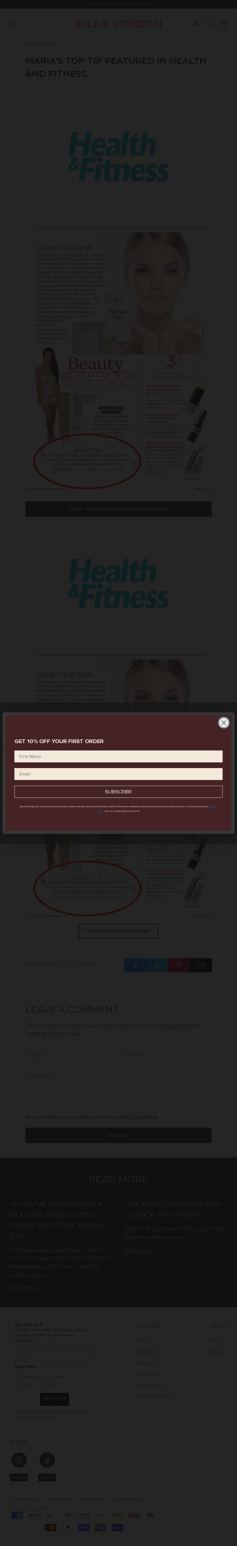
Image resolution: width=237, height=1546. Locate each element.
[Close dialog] (224, 723)
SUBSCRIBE (118, 792)
